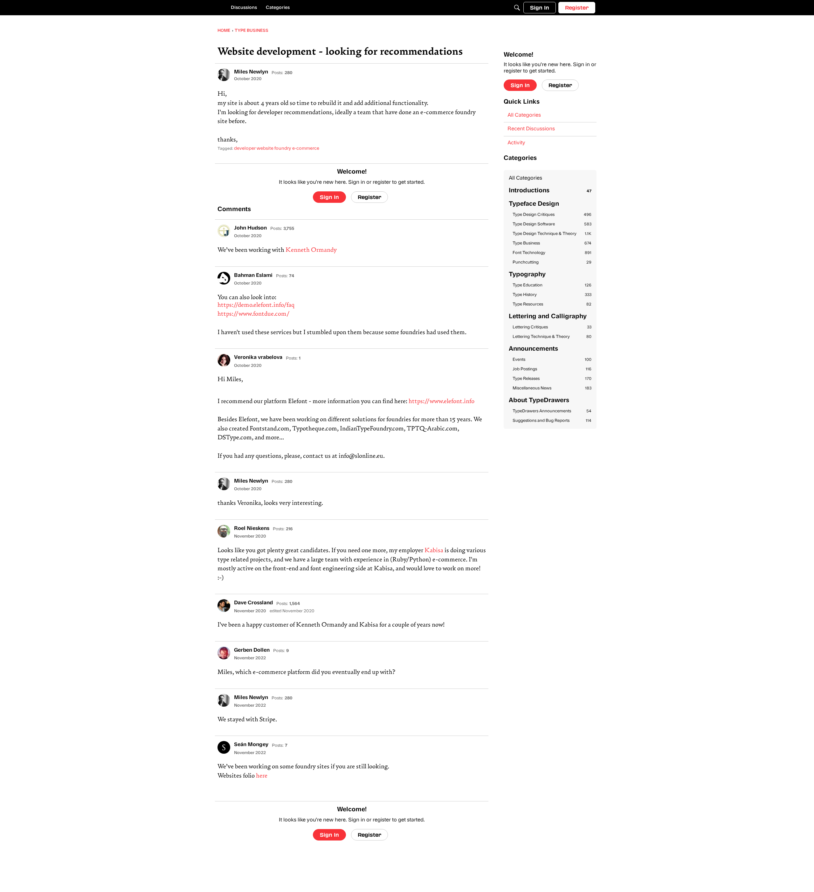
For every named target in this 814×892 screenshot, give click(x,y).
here (261, 776)
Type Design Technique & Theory (552, 234)
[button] (223, 74)
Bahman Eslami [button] (253, 275)
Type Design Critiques (552, 215)
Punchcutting (552, 262)
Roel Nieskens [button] (251, 528)
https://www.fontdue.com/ (253, 314)
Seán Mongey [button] (251, 744)
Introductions (550, 191)
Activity (516, 143)
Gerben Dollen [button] (252, 650)
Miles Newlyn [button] (251, 72)
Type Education (552, 285)
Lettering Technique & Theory (552, 337)
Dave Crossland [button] (253, 603)
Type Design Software (552, 224)
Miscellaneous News (552, 388)
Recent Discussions (531, 129)
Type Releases (552, 379)
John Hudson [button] (250, 228)
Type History (552, 295)
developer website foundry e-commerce (276, 148)
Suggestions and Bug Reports (552, 421)
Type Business (552, 243)
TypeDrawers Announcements (552, 411)
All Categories (524, 115)
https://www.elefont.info (441, 402)
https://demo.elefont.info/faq (255, 305)
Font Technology (552, 253)
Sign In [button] (329, 197)
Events (552, 360)
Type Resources (552, 304)
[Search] (517, 7)
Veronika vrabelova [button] (258, 357)
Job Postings (552, 369)
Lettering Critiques (552, 327)
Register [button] (369, 197)
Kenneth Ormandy (311, 250)
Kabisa (433, 551)
